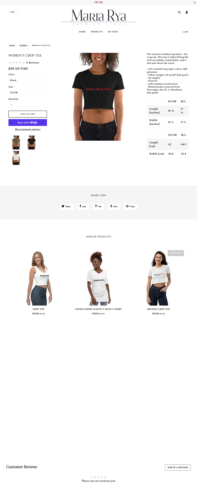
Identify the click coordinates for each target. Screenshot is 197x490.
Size (10, 87)
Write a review (177, 467)
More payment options (27, 129)
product (23, 45)
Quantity (13, 99)
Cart (186, 32)
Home (12, 45)
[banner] (98, 17)
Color (11, 74)
